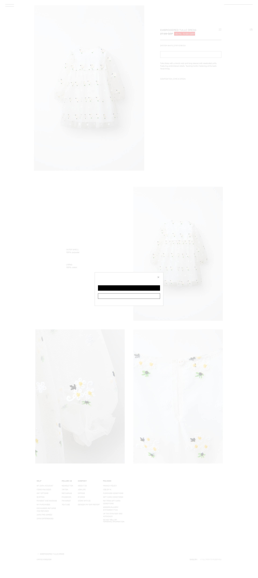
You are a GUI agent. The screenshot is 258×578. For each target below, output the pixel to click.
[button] (129, 288)
